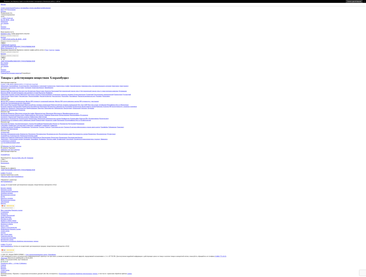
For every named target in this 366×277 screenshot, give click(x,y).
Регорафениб (38, 123)
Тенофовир (17, 127)
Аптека (3, 185)
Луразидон (21, 110)
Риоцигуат (56, 123)
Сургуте (51, 50)
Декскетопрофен (33, 96)
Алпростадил (51, 86)
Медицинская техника (8, 200)
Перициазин (42, 118)
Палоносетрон (23, 118)
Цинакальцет (63, 137)
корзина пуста (5, 27)
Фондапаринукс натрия (80, 134)
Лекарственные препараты (9, 191)
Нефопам (47, 115)
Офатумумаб (42, 117)
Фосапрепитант (102, 134)
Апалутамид (20, 87)
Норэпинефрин (75, 115)
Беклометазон (14, 91)
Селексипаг (29, 125)
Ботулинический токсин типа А (69, 91)
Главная (3, 73)
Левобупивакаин (31, 108)
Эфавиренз (104, 139)
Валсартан (42, 93)
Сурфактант (53, 125)
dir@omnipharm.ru (6, 181)
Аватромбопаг (13, 86)
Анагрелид (4, 87)
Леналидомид (67, 108)
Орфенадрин (34, 117)
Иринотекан (125, 105)
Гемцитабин (5, 94)
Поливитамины (94, 118)
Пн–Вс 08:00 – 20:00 (7, 19)
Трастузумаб (5, 129)
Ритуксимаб (72, 123)
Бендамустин (23, 91)
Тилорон (42, 127)
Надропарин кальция (7, 115)
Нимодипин (55, 115)
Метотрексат (58, 113)
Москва (3, 4)
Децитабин (65, 96)
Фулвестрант (111, 134)
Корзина (3, 268)
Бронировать (5, 163)
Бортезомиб (55, 91)
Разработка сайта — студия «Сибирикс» (14, 263)
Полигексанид (104, 118)
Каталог (3, 11)
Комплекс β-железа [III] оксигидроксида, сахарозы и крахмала (116, 106)
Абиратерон (5, 86)
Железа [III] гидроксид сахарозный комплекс (40, 101)
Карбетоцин (26, 106)
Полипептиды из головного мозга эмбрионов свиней (18, 120)
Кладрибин (69, 106)
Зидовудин (4, 103)
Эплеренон (42, 139)
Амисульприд (124, 86)
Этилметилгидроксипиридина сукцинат (87, 139)
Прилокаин (60, 120)
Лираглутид (4, 110)
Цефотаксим (28, 137)
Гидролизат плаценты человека (63, 94)
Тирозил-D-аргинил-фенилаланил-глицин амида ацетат (82, 127)
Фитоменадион (41, 134)
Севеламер (4, 125)
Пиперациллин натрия (53, 118)
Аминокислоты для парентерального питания (96, 86)
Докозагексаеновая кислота (86, 96)
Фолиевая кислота (52, 134)
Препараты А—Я (10, 48)
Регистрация (11, 9)
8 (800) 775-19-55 (6, 173)
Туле (46, 50)
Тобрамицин (112, 127)
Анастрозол (12, 87)
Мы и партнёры (6, 210)
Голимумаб (89, 94)
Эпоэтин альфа (51, 139)
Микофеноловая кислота (71, 113)
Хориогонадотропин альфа (29, 135)
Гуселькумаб (127, 94)
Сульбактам (45, 125)
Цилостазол (55, 137)
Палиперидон (14, 118)
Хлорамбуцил (5, 135)
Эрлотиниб (69, 139)
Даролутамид (14, 96)
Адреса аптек (5, 270)
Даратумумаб (5, 96)
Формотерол (92, 134)
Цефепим (11, 137)
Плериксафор (74, 118)
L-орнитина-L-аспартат (8, 141)
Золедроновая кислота (15, 103)
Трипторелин (13, 129)
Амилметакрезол (75, 86)
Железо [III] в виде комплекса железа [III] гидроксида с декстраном (77, 101)
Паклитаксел (5, 118)
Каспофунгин (35, 106)
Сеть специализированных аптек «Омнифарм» (41, 254)
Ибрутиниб (4, 105)
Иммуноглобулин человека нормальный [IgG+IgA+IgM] (69, 105)
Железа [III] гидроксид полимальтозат (13, 101)
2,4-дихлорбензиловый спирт (10, 142)
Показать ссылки (6, 189)
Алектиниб (43, 86)
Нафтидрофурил (30, 115)
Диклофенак (73, 96)
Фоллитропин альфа (65, 134)
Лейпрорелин (58, 108)
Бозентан (48, 91)
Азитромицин (34, 86)
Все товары (4, 63)
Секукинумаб (20, 125)
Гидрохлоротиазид (80, 94)
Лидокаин (90, 108)
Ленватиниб (77, 108)
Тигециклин (34, 127)
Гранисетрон (118, 94)
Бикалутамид (40, 91)
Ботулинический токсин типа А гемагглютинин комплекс (99, 91)
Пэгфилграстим (86, 120)
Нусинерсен (84, 115)
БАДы (3, 196)
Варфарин (49, 93)
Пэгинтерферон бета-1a (72, 120)
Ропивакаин (80, 123)
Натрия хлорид (20, 115)
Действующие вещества (13, 73)
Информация (5, 229)
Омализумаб (12, 117)
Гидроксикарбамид (46, 94)
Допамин (99, 96)
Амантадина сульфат (63, 86)
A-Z (34, 84)
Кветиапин (43, 106)
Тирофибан (104, 127)
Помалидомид (40, 120)
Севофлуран (12, 125)
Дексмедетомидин (45, 96)
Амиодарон (115, 86)
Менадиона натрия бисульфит (25, 113)
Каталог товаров (6, 188)
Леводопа (41, 108)
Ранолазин (4, 123)
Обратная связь (6, 176)
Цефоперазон (19, 137)
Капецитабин (17, 106)
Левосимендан (49, 108)
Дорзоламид (106, 96)
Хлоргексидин (15, 135)
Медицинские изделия (8, 195)
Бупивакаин (123, 91)
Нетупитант (40, 115)
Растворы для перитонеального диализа (21, 123)
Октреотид (4, 117)
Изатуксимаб (13, 105)
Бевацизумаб (5, 91)
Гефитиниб (23, 94)
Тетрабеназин (25, 127)
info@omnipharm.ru (17, 176)
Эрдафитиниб (61, 139)
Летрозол (84, 108)
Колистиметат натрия (89, 106)
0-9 (37, 84)
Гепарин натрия (14, 94)
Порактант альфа (51, 120)
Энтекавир (26, 139)
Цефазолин (4, 137)
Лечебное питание (7, 193)
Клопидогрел (77, 106)
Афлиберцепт (48, 87)
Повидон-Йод (83, 118)
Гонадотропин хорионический (104, 94)
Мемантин (11, 113)
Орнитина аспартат (23, 117)
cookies (129, 273)
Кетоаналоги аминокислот (56, 106)
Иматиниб (20, 105)
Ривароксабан (47, 123)
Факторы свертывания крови (10, 134)
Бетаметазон (32, 91)
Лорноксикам (13, 110)
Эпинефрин (34, 139)
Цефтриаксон (36, 137)
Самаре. (57, 50)
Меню (3, 48)
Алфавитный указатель (8, 45)
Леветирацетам (21, 108)
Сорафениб (37, 125)
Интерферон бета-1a (113, 105)
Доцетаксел (4, 98)
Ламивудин (4, 108)
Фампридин (24, 134)
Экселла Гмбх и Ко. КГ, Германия (22, 158)
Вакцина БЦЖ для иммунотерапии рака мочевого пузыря (19, 93)
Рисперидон (64, 123)
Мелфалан (4, 113)
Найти (3, 43)
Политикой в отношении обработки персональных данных (78, 273)
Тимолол (48, 127)
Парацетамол (33, 118)
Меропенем (49, 113)
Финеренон (32, 134)
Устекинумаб (5, 132)
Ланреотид (12, 108)
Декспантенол (56, 96)
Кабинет (3, 272)
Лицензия (4, 258)
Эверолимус (5, 139)
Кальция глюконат (7, 106)
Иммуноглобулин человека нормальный (38, 105)
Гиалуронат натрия (33, 94)
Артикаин (28, 87)
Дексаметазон (23, 96)
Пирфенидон (65, 118)
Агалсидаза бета (24, 86)
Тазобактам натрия (7, 127)
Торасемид (120, 127)
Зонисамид (26, 103)
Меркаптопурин (40, 113)
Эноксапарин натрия (16, 139)
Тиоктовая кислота (57, 127)
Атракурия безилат (38, 87)
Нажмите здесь (5, 33)
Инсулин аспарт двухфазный (97, 105)
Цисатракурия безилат (75, 137)
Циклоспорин (46, 137)
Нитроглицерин (64, 115)
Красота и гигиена (7, 198)
